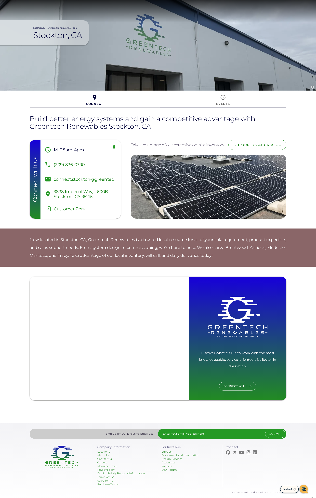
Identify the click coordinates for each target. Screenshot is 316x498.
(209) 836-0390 (69, 164)
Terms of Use (105, 477)
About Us (103, 455)
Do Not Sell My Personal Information (121, 473)
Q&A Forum (169, 469)
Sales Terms (105, 480)
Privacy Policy (106, 469)
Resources (168, 462)
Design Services (172, 458)
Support (166, 451)
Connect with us (238, 386)
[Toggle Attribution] (312, 87)
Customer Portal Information (180, 455)
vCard (114, 147)
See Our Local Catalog (257, 145)
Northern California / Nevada (61, 28)
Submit (275, 433)
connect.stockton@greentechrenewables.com (86, 179)
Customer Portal (71, 209)
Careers (102, 462)
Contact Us (104, 458)
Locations (38, 28)
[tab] (95, 100)
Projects (166, 466)
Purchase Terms (107, 484)
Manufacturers (107, 466)
